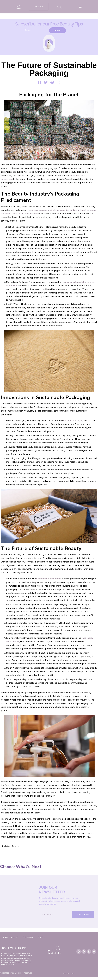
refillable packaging (73, 420)
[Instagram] (78, 951)
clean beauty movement (48, 578)
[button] (80, 7)
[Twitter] (94, 951)
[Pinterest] (89, 951)
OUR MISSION (28, 937)
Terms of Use (68, 974)
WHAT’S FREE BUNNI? (10, 937)
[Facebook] (83, 951)
